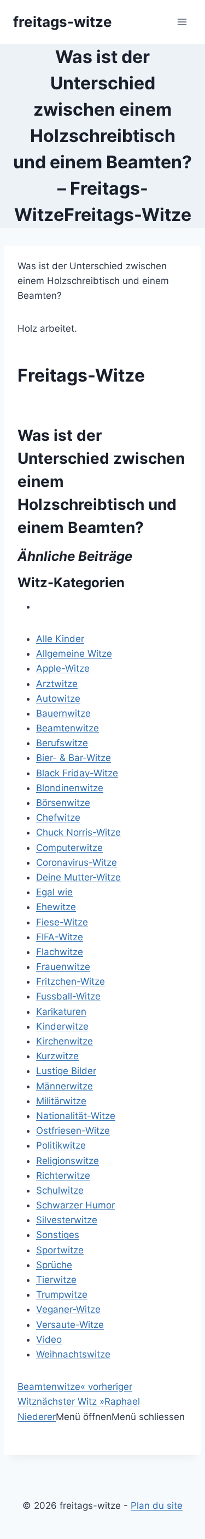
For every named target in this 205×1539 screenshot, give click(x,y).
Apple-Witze (63, 668)
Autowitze (58, 698)
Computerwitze (69, 847)
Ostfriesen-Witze (73, 1130)
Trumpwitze (61, 1294)
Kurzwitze (57, 1055)
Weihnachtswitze (73, 1354)
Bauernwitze (63, 713)
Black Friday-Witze (77, 773)
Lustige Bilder (66, 1070)
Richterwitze (63, 1175)
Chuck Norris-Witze (78, 832)
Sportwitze (60, 1250)
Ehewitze (56, 906)
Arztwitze (57, 683)
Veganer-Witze (68, 1309)
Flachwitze (59, 951)
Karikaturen (61, 1011)
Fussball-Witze (68, 996)
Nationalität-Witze (75, 1115)
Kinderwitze (62, 1026)
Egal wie (54, 892)
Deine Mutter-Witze (78, 877)
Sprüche (54, 1264)
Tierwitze (56, 1279)
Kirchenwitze (64, 1041)
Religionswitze (67, 1160)
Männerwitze (64, 1086)
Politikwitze (61, 1145)
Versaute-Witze (70, 1324)
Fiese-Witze (62, 922)
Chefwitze (58, 817)
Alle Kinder (60, 638)
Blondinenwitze (69, 787)
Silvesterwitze (66, 1219)
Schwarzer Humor (75, 1205)
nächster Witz (70, 1401)
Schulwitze (60, 1190)
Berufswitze (62, 742)
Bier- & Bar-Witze (73, 757)
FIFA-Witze (59, 937)
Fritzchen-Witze (70, 981)
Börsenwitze (63, 802)
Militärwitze (61, 1100)
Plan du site (157, 1505)
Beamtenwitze (67, 728)
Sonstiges (57, 1234)
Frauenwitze (63, 966)
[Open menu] (182, 21)
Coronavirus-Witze (76, 862)
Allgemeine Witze (74, 653)
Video (49, 1339)
